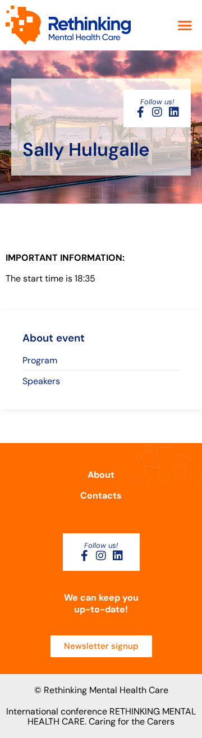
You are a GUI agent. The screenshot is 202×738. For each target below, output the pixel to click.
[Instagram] (157, 112)
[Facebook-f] (140, 112)
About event (53, 338)
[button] (185, 25)
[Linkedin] (174, 112)
